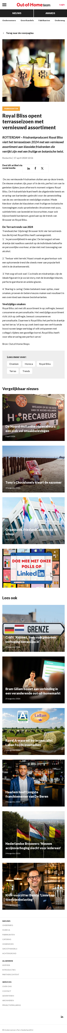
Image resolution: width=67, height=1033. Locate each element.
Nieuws (16, 13)
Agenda (6, 965)
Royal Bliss (45, 363)
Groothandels (27, 20)
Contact (6, 991)
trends (26, 370)
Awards (50, 13)
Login (62, 4)
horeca (29, 363)
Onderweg (60, 20)
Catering (6, 939)
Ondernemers (9, 20)
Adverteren (8, 996)
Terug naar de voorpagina (20, 33)
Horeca (6, 930)
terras (12, 370)
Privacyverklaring (11, 1005)
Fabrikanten (44, 20)
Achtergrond (9, 953)
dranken (14, 363)
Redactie (7, 158)
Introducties (8, 970)
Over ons (7, 986)
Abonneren (8, 1000)
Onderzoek (8, 944)
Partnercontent (10, 974)
